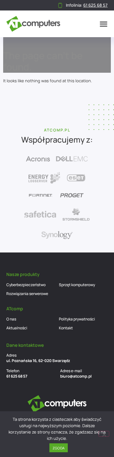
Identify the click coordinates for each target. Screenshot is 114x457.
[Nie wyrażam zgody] (103, 434)
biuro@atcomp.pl (76, 376)
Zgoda (59, 448)
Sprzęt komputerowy (77, 284)
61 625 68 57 (16, 376)
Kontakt (66, 328)
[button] (103, 24)
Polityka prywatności (77, 319)
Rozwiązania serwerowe (27, 293)
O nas (11, 319)
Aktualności (16, 328)
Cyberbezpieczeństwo (26, 284)
